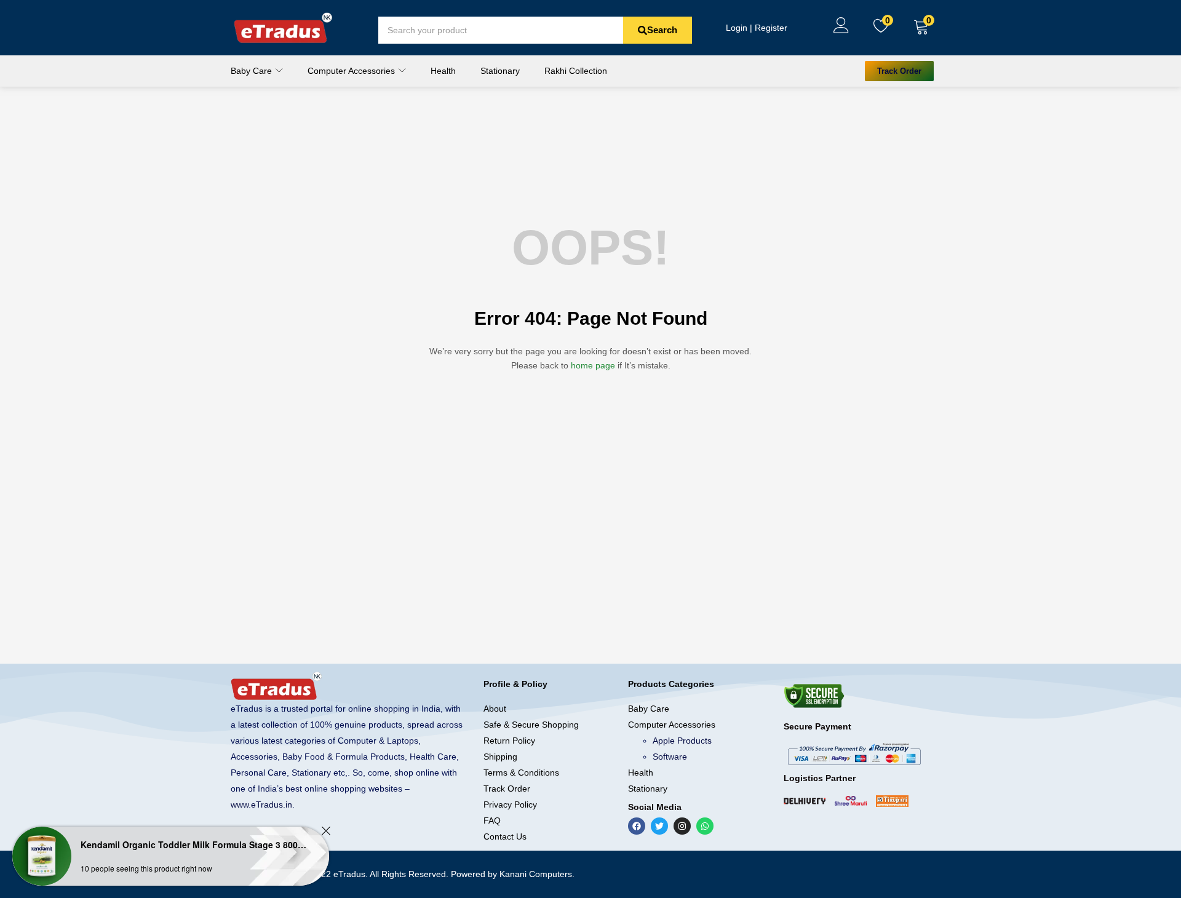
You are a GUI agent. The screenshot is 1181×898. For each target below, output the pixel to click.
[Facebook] (636, 826)
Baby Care (252, 71)
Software (670, 756)
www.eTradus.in (261, 804)
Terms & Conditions (521, 772)
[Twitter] (659, 826)
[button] (921, 27)
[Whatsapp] (705, 826)
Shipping (500, 756)
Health (443, 71)
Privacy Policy (510, 804)
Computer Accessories (352, 71)
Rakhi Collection (575, 71)
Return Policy (509, 740)
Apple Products (682, 740)
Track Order (506, 788)
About (494, 708)
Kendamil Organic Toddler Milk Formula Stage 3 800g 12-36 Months (194, 844)
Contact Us (505, 836)
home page (593, 365)
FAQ (492, 820)
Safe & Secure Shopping (531, 724)
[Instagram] (682, 826)
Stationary (500, 71)
